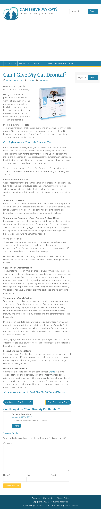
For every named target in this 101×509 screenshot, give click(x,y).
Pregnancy (60, 63)
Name (6, 475)
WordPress (39, 505)
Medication (10, 63)
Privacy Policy (63, 498)
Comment (8, 443)
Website (53, 475)
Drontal (52, 371)
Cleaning (36, 63)
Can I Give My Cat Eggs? (58, 402)
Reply (16, 426)
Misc (71, 63)
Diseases (48, 63)
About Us (36, 498)
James (31, 80)
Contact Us (48, 498)
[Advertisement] (50, 42)
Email (29, 475)
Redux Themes (71, 505)
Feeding (22, 63)
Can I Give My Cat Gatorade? (18, 402)
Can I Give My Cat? (38, 9)
